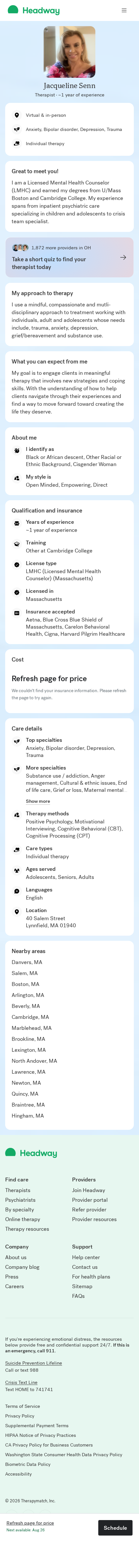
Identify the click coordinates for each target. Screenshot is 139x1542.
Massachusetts (44, 599)
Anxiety (34, 748)
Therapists (17, 1190)
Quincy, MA (25, 1094)
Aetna (33, 619)
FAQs (78, 1296)
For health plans (91, 1276)
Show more (38, 801)
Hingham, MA (28, 1115)
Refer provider (89, 1209)
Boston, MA (25, 984)
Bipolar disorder (65, 748)
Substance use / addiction (57, 776)
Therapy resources (27, 1229)
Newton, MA (26, 1083)
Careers (14, 1286)
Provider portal (90, 1200)
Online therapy (22, 1219)
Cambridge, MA (30, 1017)
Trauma (35, 755)
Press (11, 1276)
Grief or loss (67, 790)
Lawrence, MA (29, 1072)
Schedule (115, 1527)
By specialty (19, 1209)
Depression (100, 748)
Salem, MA (25, 973)
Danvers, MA (27, 962)
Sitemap (82, 1286)
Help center (86, 1257)
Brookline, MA (28, 1039)
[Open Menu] (124, 10)
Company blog (22, 1267)
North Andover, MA (34, 1061)
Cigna (51, 634)
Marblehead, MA (32, 1028)
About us (16, 1257)
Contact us (85, 1267)
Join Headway (88, 1190)
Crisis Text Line (21, 1382)
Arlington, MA (28, 995)
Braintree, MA (28, 1105)
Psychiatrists (20, 1200)
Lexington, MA (29, 1050)
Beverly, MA (26, 1006)
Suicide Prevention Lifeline (33, 1363)
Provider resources (94, 1219)
